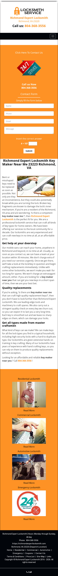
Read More (29, 410)
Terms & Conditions (15, 556)
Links (49, 556)
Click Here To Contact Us (29, 52)
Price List (30, 556)
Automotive (45, 550)
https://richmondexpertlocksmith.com (29, 543)
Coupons (29, 553)
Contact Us (40, 553)
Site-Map (41, 556)
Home (9, 550)
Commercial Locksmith (29, 415)
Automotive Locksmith (29, 451)
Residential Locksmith (29, 378)
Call (30, 572)
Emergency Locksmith (29, 487)
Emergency (18, 553)
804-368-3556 (35, 26)
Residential (19, 550)
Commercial (32, 550)
